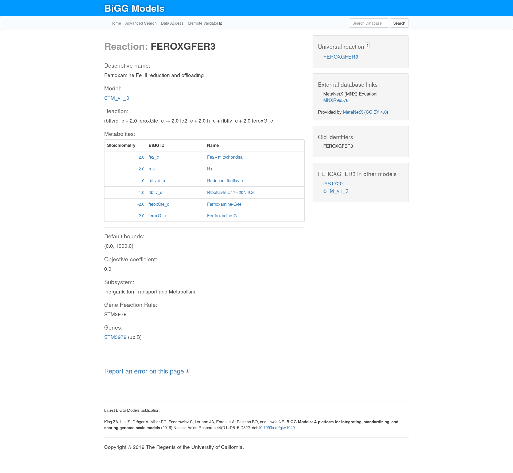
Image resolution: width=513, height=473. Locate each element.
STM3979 (115, 336)
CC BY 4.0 (376, 111)
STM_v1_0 (116, 97)
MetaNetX (353, 111)
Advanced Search (141, 23)
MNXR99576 (335, 100)
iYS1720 (333, 183)
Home (115, 23)
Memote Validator (203, 23)
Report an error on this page (145, 370)
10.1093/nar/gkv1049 (276, 427)
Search (399, 23)
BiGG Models (134, 8)
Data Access (172, 23)
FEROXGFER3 (340, 56)
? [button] (187, 370)
